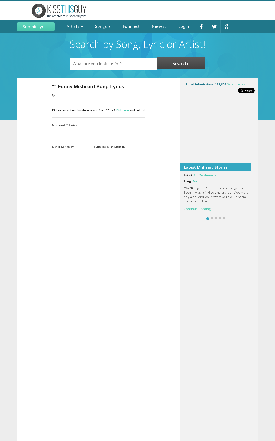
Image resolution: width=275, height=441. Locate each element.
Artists (73, 26)
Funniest (131, 26)
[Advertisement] (219, 131)
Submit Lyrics (36, 26)
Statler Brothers (205, 175)
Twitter (214, 26)
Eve (195, 181)
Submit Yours (236, 84)
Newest (159, 26)
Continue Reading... (198, 208)
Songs (101, 26)
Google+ (227, 26)
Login (183, 26)
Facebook (201, 26)
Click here (122, 110)
